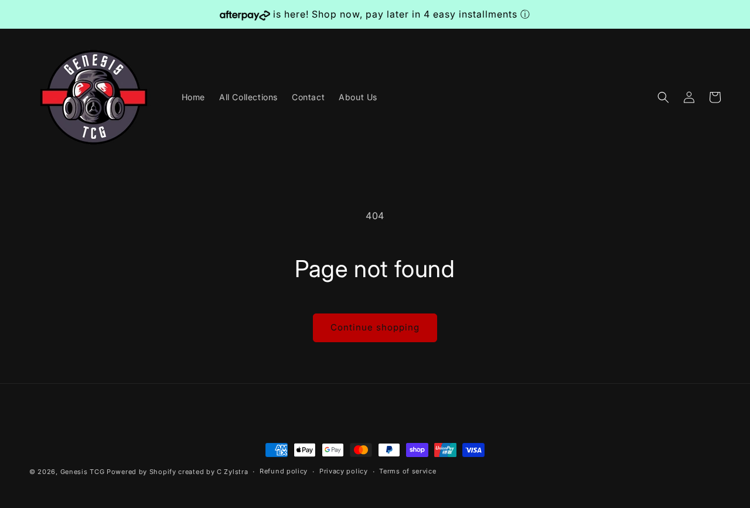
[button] (663, 97)
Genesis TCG (82, 472)
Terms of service (407, 471)
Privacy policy (343, 471)
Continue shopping (375, 327)
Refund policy (284, 471)
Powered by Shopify (141, 472)
